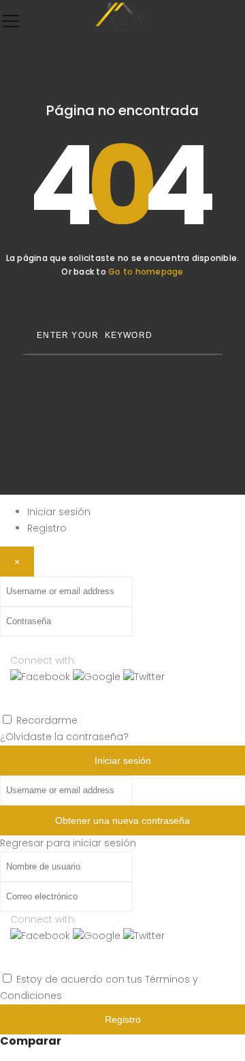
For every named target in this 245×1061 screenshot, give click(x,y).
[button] (41, 676)
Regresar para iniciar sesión (68, 843)
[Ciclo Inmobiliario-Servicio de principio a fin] (122, 30)
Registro (47, 528)
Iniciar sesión (59, 512)
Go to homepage (145, 271)
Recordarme (47, 720)
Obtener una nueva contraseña (122, 820)
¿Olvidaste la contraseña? (64, 736)
